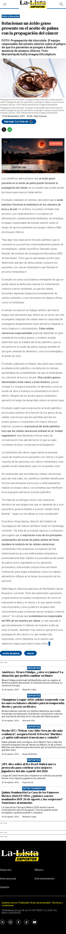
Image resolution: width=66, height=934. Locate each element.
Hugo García (27, 782)
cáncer (30, 653)
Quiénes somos (9, 902)
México (39, 869)
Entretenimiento (34, 788)
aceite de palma (11, 653)
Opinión (4, 887)
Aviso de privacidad (40, 902)
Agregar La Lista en (16, 121)
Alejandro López (29, 690)
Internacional (8, 878)
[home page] (33, 855)
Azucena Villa (28, 720)
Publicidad (24, 902)
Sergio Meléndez (29, 754)
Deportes (34, 668)
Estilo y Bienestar (11, 16)
